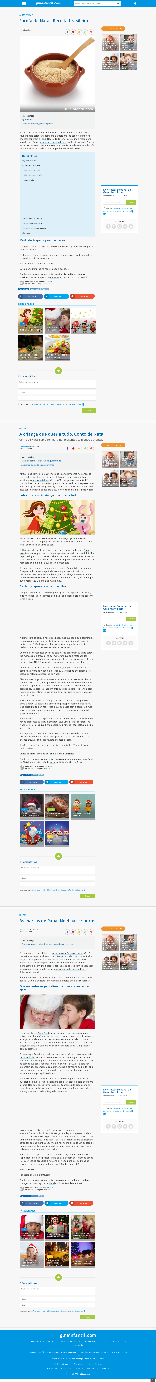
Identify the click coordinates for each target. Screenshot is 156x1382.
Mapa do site (78, 1345)
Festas (22, 428)
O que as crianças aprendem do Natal (30, 814)
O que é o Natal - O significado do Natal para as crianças (30, 1235)
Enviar (89, 410)
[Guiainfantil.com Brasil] (48, 4)
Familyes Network (61, 1364)
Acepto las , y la (51, 404)
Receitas (54, 277)
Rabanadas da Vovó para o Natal (56, 814)
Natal (22, 324)
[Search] (118, 3)
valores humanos (78, 473)
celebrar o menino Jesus (53, 142)
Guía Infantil (78, 1364)
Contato (104, 1341)
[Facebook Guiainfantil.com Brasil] (108, 226)
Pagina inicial (23, 289)
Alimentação (26, 15)
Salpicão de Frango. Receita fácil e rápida (29, 355)
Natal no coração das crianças (67, 953)
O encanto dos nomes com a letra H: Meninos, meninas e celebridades (128, 44)
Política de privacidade (68, 1341)
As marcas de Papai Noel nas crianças (55, 328)
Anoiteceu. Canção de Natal (56, 841)
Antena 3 (64, 1368)
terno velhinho (27, 1057)
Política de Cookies (75, 404)
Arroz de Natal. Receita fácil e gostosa (57, 355)
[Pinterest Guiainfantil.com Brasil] (114, 226)
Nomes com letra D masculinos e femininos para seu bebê (110, 64)
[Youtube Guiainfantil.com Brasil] (131, 226)
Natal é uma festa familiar (33, 132)
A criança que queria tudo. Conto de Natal (29, 328)
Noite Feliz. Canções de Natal (82, 814)
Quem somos (35, 1341)
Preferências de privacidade (122, 208)
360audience (85, 1374)
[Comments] (91, 32)
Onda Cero (90, 1368)
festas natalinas (40, 480)
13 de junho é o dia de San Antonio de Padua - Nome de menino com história (110, 44)
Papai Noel (43, 1032)
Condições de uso (109, 211)
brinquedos (66, 559)
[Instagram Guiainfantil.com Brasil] (119, 226)
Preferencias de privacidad (39, 404)
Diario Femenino (95, 1364)
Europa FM (105, 1368)
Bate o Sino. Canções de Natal (30, 841)
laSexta (77, 1368)
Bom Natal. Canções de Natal (82, 328)
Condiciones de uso (57, 404)
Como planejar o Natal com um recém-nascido (31, 1262)
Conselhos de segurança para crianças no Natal (55, 1262)
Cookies (49, 1341)
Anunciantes (117, 1341)
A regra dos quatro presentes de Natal (55, 1235)
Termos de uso (89, 1341)
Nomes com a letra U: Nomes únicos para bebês (129, 65)
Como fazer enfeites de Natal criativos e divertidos (82, 1235)
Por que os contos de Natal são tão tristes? (82, 1262)
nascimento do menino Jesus (70, 968)
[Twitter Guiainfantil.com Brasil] (125, 226)
